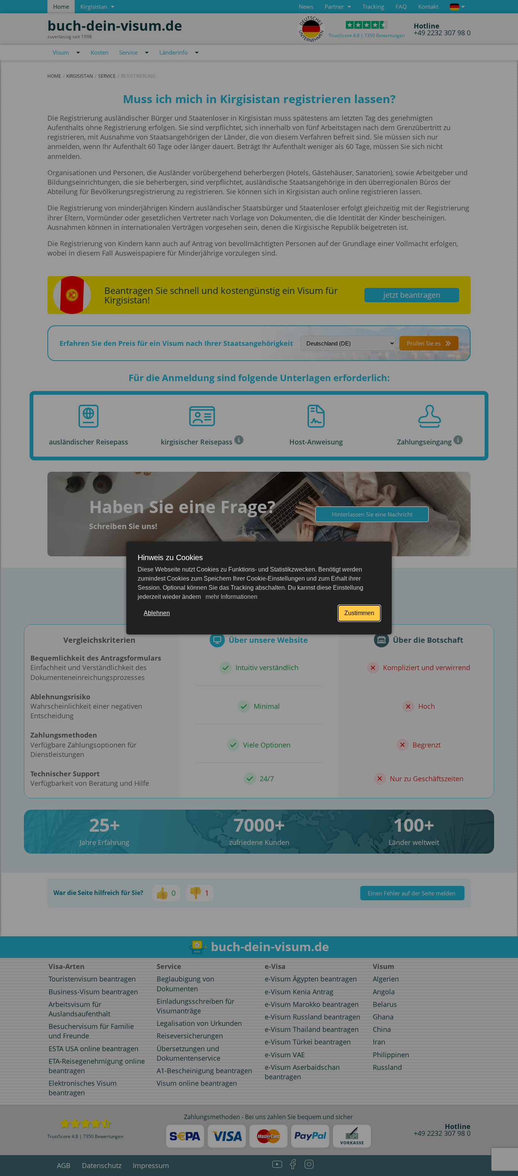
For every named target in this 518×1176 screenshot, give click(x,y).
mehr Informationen (230, 596)
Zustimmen (359, 613)
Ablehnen (157, 613)
